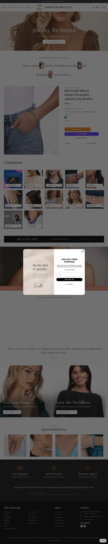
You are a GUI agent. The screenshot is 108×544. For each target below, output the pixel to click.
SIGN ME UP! (69, 279)
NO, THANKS (69, 284)
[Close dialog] (82, 251)
